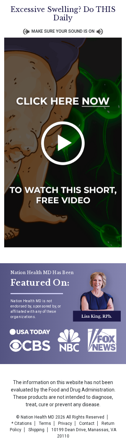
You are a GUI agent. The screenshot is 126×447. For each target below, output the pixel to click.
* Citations (22, 423)
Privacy (65, 423)
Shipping (36, 429)
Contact (86, 423)
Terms (45, 423)
